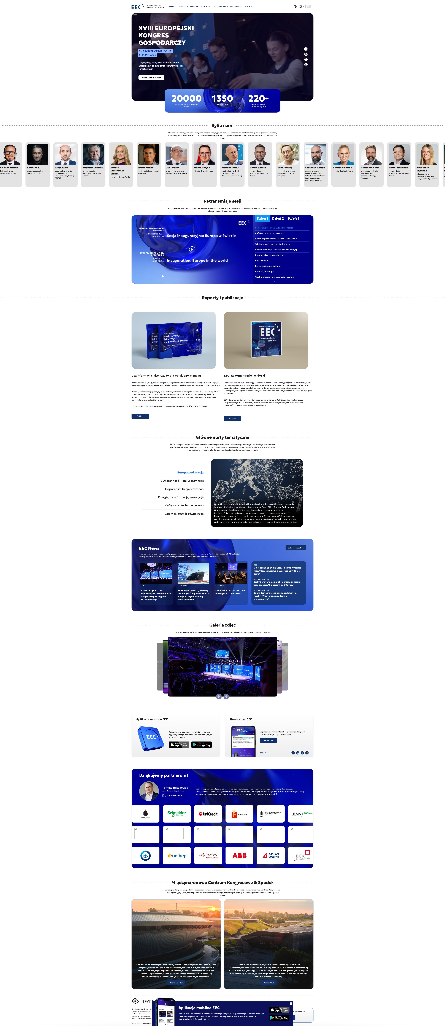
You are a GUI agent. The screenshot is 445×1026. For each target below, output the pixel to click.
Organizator (235, 6)
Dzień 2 (278, 218)
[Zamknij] (291, 1003)
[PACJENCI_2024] (253, 834)
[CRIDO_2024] (226, 814)
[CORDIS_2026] (194, 855)
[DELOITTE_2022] (226, 855)
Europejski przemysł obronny (269, 255)
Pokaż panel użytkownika (295, 6)
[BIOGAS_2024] (194, 814)
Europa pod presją (190, 472)
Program (182, 6)
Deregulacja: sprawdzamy (268, 266)
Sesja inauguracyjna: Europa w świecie (274, 227)
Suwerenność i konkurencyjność (182, 481)
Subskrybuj (268, 740)
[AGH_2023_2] (132, 814)
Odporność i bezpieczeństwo (184, 489)
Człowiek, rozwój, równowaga (184, 513)
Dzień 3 (293, 218)
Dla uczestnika (220, 6)
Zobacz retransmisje (151, 77)
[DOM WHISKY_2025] (257, 814)
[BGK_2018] (163, 855)
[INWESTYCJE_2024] (159, 834)
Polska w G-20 (262, 260)
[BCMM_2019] (163, 814)
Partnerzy (205, 6)
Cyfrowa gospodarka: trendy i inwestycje (276, 238)
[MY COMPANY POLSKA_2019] (222, 834)
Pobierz (140, 416)
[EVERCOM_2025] (288, 855)
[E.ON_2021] (288, 814)
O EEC (172, 6)
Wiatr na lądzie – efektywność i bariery (274, 277)
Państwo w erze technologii (269, 233)
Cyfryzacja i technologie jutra (184, 505)
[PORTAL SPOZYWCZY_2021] (284, 834)
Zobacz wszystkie (296, 548)
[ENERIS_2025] (257, 855)
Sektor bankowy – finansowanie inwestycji (276, 249)
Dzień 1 (262, 218)
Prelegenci (194, 6)
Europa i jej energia (264, 271)
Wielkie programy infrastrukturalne (272, 244)
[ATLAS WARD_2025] (132, 855)
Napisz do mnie (174, 795)
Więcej (247, 6)
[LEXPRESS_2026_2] (190, 834)
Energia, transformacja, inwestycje (181, 497)
